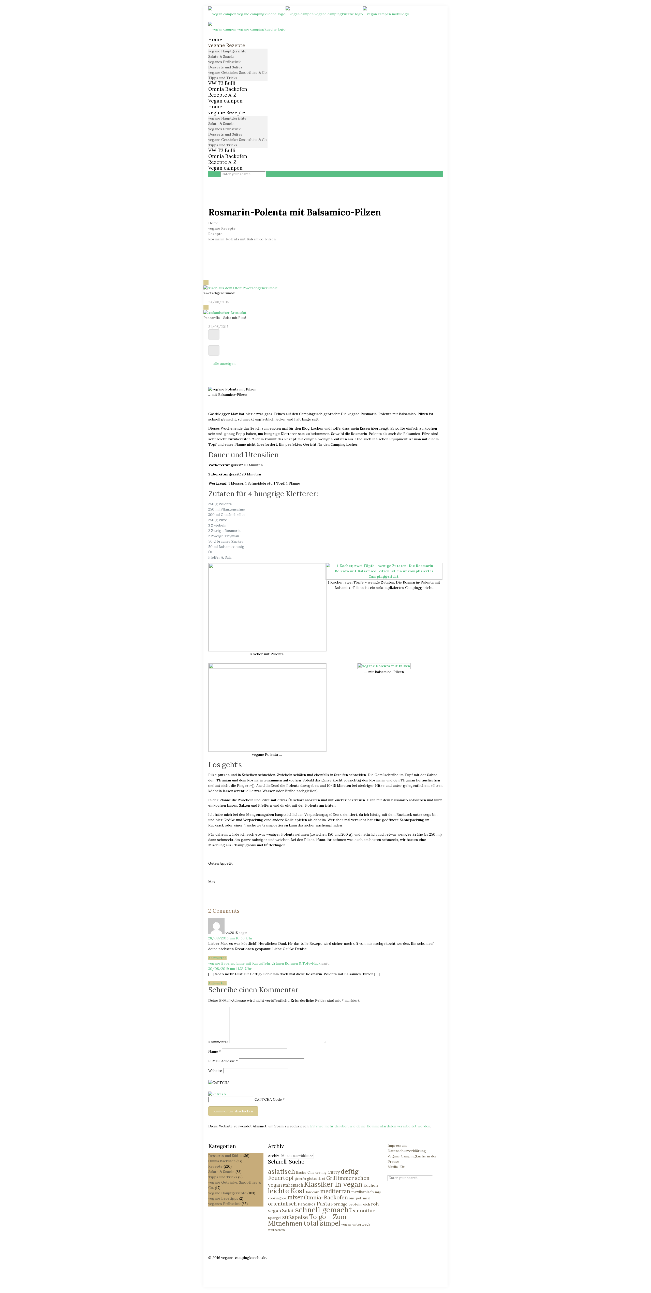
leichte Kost (286, 1190)
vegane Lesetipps (223, 1198)
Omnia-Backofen (326, 1197)
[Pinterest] (210, 1268)
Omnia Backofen (221, 1161)
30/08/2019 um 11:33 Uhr (230, 968)
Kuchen (370, 1185)
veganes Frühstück (224, 1203)
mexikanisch (362, 1191)
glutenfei (300, 1179)
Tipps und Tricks (222, 1177)
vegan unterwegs (356, 1224)
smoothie (364, 1210)
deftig (349, 1171)
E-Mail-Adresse (223, 1061)
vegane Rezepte (221, 228)
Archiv (273, 1155)
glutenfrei (316, 1178)
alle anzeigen (224, 363)
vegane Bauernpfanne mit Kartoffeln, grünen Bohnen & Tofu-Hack (264, 963)
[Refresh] (217, 1094)
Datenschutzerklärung (407, 1151)
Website (215, 1070)
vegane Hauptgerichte (227, 1193)
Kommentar (218, 1042)
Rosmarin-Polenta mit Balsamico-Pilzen (242, 239)
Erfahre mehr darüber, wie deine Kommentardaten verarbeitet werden (370, 1126)
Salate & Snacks (221, 1171)
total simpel (322, 1223)
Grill (331, 1178)
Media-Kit (396, 1167)
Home (213, 223)
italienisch (293, 1185)
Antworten (217, 958)
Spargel (274, 1217)
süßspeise (295, 1217)
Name (214, 1051)
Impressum (397, 1145)
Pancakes (307, 1204)
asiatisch (281, 1171)
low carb (312, 1192)
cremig (321, 1172)
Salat (288, 1211)
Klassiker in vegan (333, 1184)
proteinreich (359, 1204)
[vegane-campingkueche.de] (308, 22)
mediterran (335, 1191)
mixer (295, 1197)
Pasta (323, 1203)
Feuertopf (281, 1177)
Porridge (339, 1204)
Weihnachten (276, 1230)
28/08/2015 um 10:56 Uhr (230, 938)
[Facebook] (210, 1263)
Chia (310, 1172)
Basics (301, 1172)
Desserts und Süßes (225, 1155)
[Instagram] (210, 1273)
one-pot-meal (359, 1198)
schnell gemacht (323, 1209)
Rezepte (215, 233)
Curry (334, 1172)
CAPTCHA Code (268, 1099)
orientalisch (282, 1203)
